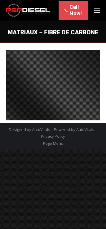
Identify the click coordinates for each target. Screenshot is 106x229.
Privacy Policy (53, 136)
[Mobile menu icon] (97, 10)
